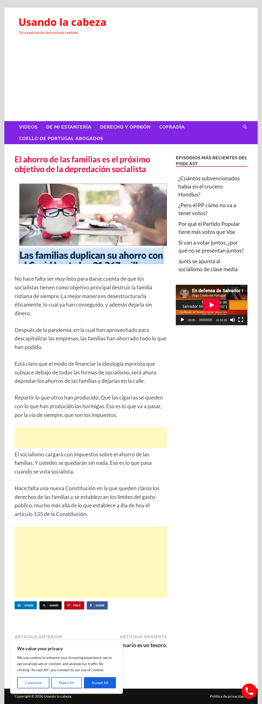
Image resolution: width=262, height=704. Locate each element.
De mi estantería (68, 126)
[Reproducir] (182, 319)
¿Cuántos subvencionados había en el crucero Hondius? (209, 186)
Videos (28, 126)
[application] (211, 305)
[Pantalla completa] (240, 319)
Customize (33, 682)
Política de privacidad (227, 696)
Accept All (100, 682)
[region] (66, 667)
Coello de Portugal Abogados (61, 138)
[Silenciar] (232, 319)
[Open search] (245, 127)
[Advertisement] (131, 83)
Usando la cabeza (62, 22)
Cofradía (172, 126)
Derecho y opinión (125, 126)
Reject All (66, 682)
